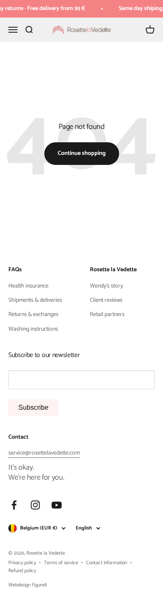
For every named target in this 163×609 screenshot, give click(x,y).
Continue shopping (82, 153)
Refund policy (22, 571)
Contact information (106, 563)
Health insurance (28, 286)
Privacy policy (22, 563)
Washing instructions (33, 329)
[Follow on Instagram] (35, 505)
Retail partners (107, 314)
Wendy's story (106, 286)
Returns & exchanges (33, 314)
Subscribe (33, 407)
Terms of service (61, 563)
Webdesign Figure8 (27, 585)
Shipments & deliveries (35, 300)
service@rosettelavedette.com (44, 453)
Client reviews (106, 300)
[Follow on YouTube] (56, 505)
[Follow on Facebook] (14, 505)
